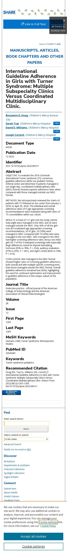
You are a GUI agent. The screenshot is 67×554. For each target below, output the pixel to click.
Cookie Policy (48, 526)
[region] (33, 527)
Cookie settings (48, 522)
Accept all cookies (33, 536)
